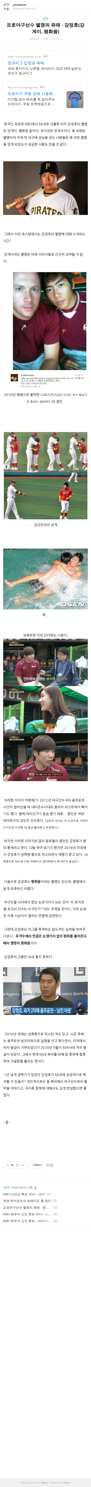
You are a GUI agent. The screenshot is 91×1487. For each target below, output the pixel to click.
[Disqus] (45, 1295)
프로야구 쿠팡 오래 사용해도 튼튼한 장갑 (32, 94)
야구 (45, 18)
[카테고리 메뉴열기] (83, 6)
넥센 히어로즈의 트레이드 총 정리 (27, 1201)
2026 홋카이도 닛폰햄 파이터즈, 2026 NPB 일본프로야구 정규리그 (44, 71)
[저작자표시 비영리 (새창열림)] (49, 1165)
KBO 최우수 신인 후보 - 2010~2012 (27, 1221)
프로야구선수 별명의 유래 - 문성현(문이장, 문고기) (27, 1207)
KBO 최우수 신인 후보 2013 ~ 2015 (27, 1214)
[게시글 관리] (22, 1165)
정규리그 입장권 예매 (26, 63)
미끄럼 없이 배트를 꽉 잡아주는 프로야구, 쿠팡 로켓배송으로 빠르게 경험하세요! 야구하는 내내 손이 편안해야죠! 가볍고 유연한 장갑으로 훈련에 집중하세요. (31, 102)
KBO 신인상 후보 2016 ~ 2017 (24, 1194)
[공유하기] (17, 1165)
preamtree (19, 4)
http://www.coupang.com (23, 87)
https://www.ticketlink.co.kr (24, 56)
